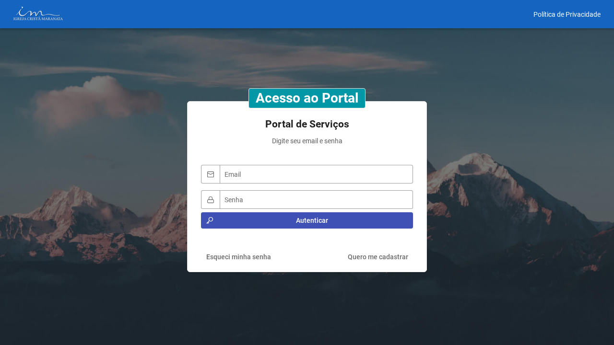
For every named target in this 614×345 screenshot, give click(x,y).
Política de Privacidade (567, 14)
